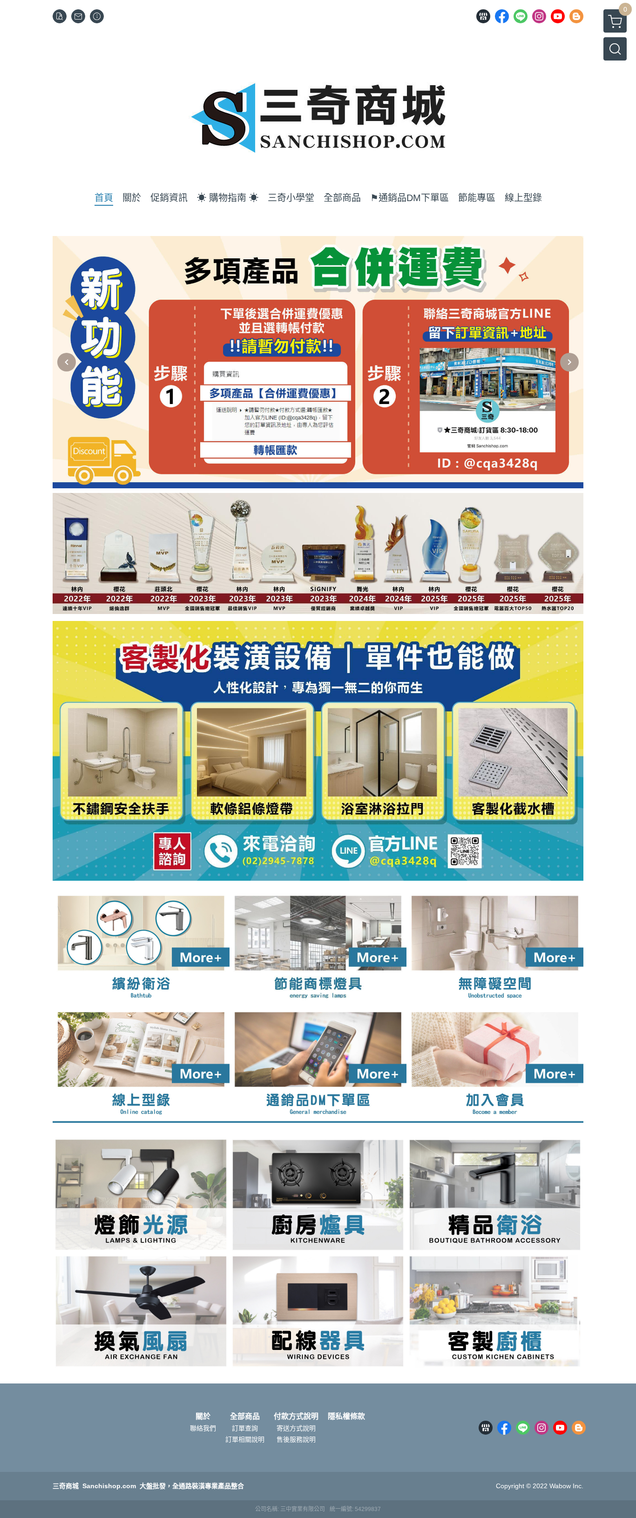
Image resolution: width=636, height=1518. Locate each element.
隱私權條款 (346, 1416)
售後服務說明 (296, 1439)
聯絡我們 (203, 1428)
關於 (203, 1416)
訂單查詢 (245, 1428)
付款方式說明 (296, 1416)
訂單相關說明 (244, 1439)
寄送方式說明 (296, 1428)
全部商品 (245, 1416)
